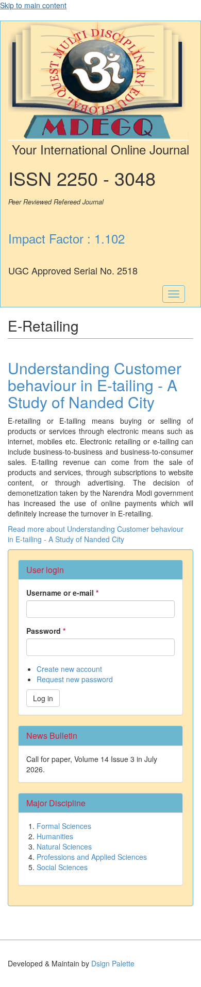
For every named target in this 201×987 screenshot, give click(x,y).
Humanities (55, 836)
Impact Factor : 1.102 (66, 238)
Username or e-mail (62, 592)
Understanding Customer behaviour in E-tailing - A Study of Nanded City (94, 385)
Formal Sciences (64, 826)
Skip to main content (33, 5)
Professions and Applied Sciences (92, 857)
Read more (95, 534)
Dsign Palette (113, 963)
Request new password (75, 679)
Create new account (69, 669)
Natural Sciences (64, 846)
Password (45, 631)
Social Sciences (62, 867)
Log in (43, 698)
